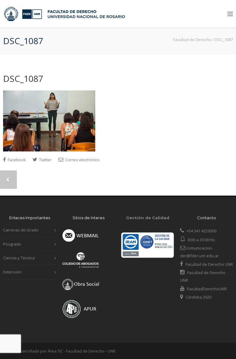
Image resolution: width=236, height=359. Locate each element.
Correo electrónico (82, 159)
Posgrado (12, 244)
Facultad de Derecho (192, 39)
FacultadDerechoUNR (206, 289)
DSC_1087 (23, 78)
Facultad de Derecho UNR (209, 264)
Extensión (12, 272)
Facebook (16, 159)
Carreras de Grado (20, 230)
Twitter (45, 159)
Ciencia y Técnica (19, 258)
